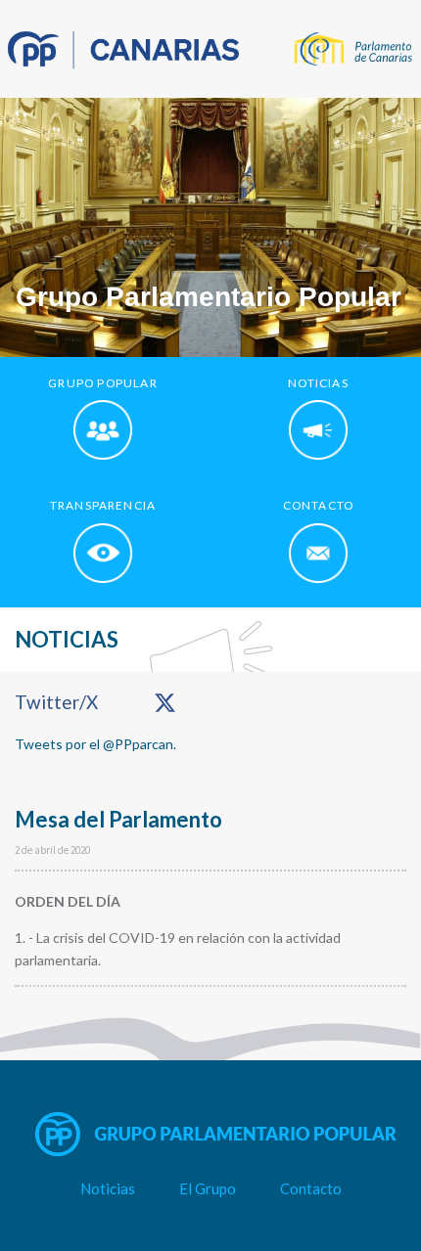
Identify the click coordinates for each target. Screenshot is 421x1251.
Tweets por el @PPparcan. (95, 744)
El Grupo (207, 1188)
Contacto (311, 1188)
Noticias (107, 1188)
